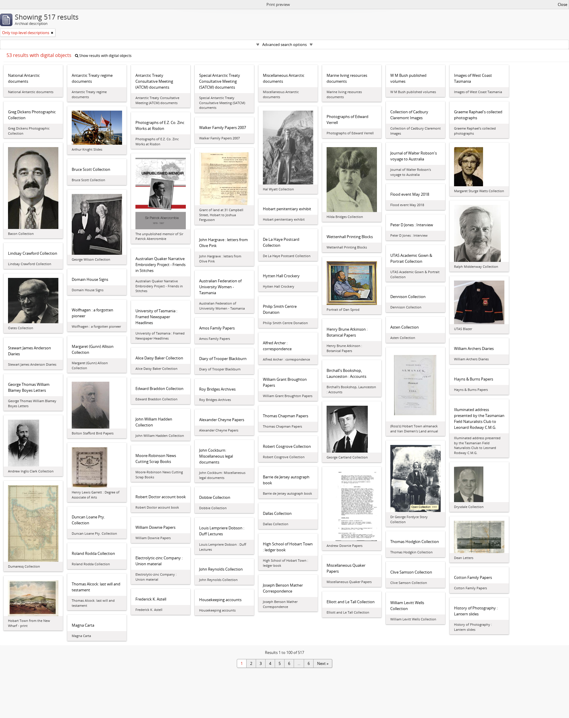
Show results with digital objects (105, 55)
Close (562, 4)
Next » (322, 663)
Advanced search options (284, 44)
